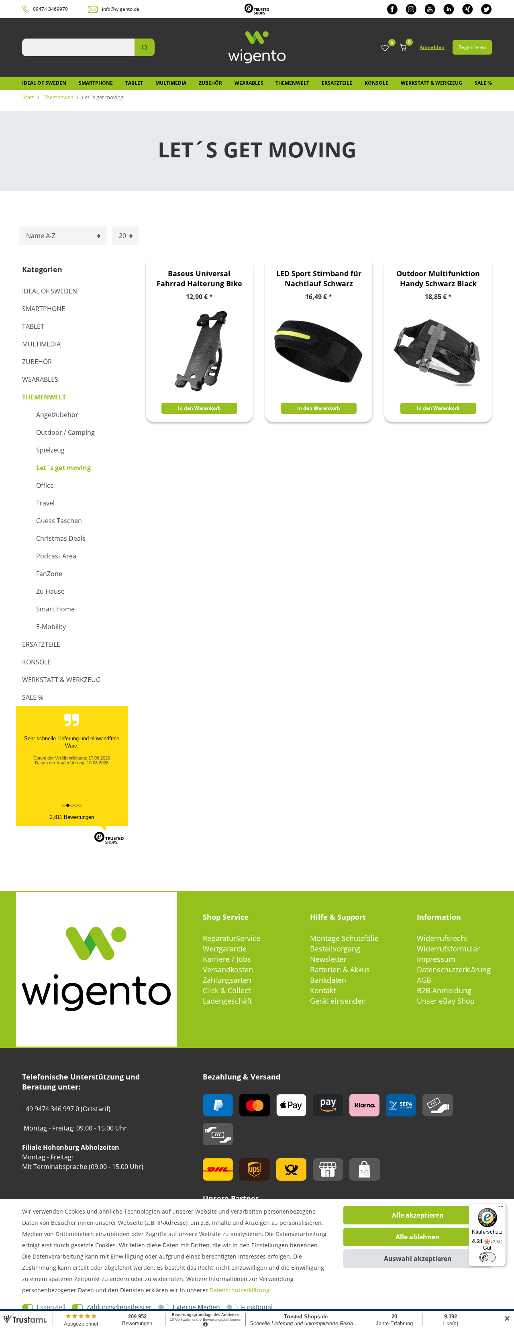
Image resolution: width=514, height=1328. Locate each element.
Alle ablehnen (418, 1236)
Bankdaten (328, 980)
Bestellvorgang (335, 948)
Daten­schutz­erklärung (239, 1290)
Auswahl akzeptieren (418, 1258)
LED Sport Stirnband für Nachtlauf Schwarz (318, 278)
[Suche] (145, 47)
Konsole (376, 82)
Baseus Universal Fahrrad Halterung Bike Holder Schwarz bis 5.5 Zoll (199, 279)
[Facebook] (392, 9)
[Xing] (467, 9)
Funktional (257, 1307)
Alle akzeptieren (418, 1215)
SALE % (483, 82)
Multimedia (170, 82)
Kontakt (323, 990)
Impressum (436, 959)
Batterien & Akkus (340, 969)
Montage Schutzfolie (344, 938)
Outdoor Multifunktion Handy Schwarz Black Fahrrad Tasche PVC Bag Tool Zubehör (438, 279)
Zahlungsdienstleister (119, 1307)
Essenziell (51, 1307)
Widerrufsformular (448, 948)
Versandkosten (228, 969)
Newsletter (328, 959)
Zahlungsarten (227, 980)
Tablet (134, 82)
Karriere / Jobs (227, 959)
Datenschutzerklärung (454, 969)
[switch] (487, 1257)
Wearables (249, 82)
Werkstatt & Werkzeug (431, 82)
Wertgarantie (225, 948)
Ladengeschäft (227, 1001)
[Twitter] (486, 9)
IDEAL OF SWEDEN (44, 82)
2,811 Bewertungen (72, 817)
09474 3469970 (50, 9)
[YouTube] (429, 9)
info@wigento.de (120, 9)
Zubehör (210, 82)
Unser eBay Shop (446, 1001)
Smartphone (96, 82)
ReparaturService (231, 938)
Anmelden (432, 47)
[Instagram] (411, 9)
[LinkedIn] (448, 9)
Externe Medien (196, 1307)
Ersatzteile (337, 82)
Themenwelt (292, 82)
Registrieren (472, 47)
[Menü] (501, 1208)
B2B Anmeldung (444, 990)
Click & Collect (227, 990)
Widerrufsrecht (442, 938)
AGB (424, 980)
